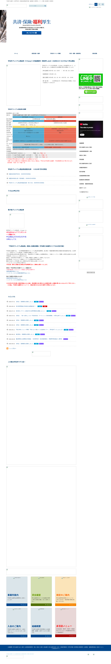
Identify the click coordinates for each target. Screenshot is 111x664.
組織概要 (10, 647)
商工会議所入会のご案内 (18, 647)
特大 (103, 4)
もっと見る (12, 348)
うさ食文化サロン (55, 648)
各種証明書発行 (63, 647)
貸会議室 (46, 647)
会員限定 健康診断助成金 (90, 647)
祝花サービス (100, 647)
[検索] (45, 6)
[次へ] (104, 26)
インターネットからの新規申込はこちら (16, 279)
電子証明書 (70, 647)
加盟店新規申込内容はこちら (13, 278)
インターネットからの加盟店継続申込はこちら (18, 273)
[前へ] (6, 26)
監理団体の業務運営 (78, 647)
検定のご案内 (40, 647)
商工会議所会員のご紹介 (54, 647)
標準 (96, 4)
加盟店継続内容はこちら (12, 271)
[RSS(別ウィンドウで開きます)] (7, 348)
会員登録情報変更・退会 (30, 647)
